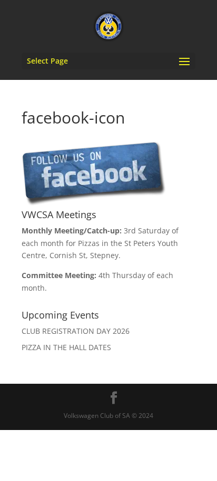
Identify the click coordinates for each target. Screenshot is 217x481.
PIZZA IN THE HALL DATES (66, 347)
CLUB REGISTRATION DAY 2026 (76, 331)
